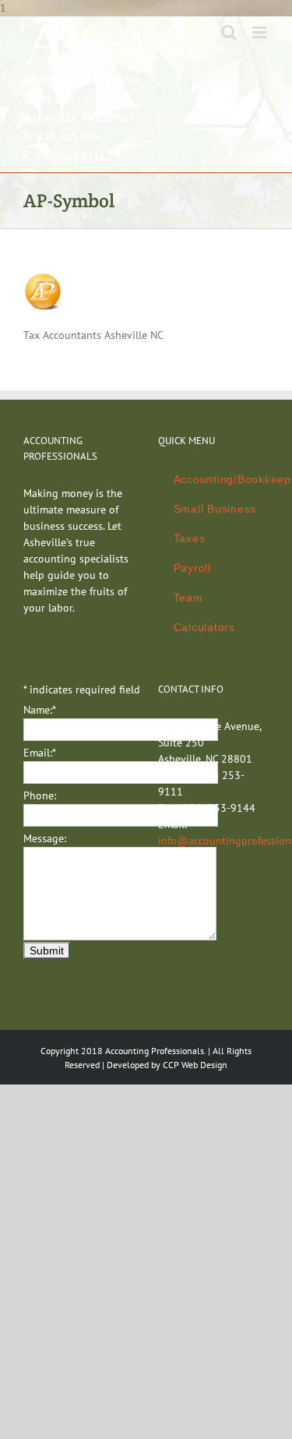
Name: (39, 710)
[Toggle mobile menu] (260, 32)
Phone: (39, 795)
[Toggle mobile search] (229, 32)
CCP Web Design (195, 1064)
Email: (39, 753)
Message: (44, 838)
